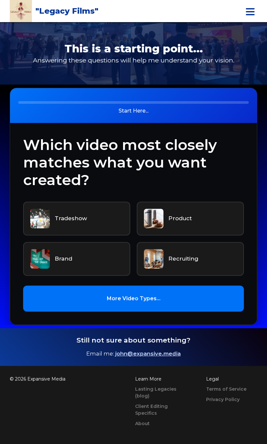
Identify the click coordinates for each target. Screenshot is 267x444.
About (142, 423)
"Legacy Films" (66, 11)
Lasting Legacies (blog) (155, 392)
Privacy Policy (223, 399)
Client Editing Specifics (151, 409)
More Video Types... (134, 298)
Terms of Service (226, 389)
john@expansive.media (148, 353)
